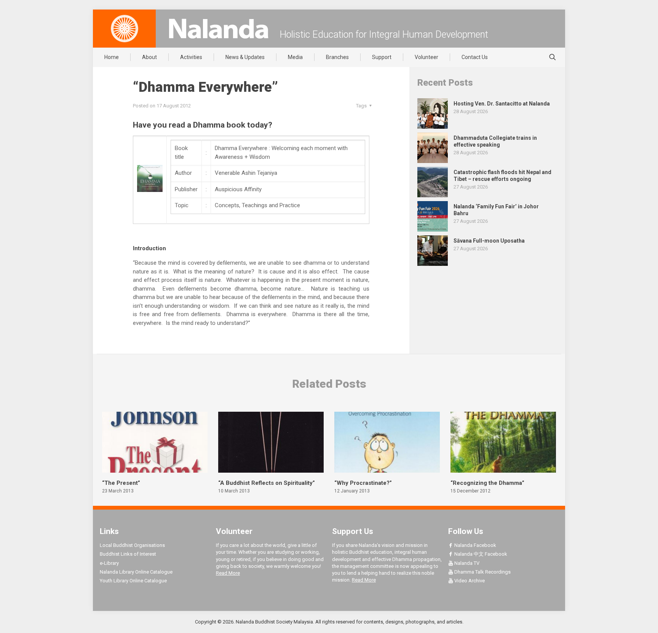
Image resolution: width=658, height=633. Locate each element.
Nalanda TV (466, 563)
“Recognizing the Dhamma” (487, 483)
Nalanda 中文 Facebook (480, 554)
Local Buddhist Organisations (132, 545)
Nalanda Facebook (474, 545)
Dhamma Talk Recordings (482, 572)
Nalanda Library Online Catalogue (136, 572)
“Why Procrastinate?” (363, 483)
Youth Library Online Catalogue (133, 580)
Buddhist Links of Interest (128, 554)
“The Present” (121, 483)
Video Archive (469, 580)
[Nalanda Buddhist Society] (218, 29)
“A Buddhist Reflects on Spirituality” (266, 483)
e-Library (109, 563)
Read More (228, 573)
